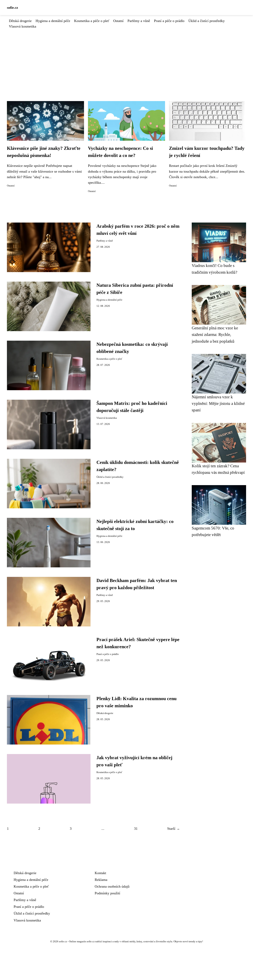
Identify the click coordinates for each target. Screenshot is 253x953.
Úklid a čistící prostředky (206, 21)
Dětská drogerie (20, 21)
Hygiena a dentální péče (53, 21)
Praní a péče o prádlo (169, 21)
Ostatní (118, 21)
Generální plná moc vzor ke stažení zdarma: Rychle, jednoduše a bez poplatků (215, 334)
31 (136, 829)
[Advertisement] (126, 59)
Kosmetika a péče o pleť (91, 21)
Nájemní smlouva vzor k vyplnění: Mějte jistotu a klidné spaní (218, 403)
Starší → (173, 829)
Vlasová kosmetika (22, 26)
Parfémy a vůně (138, 21)
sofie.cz (12, 8)
